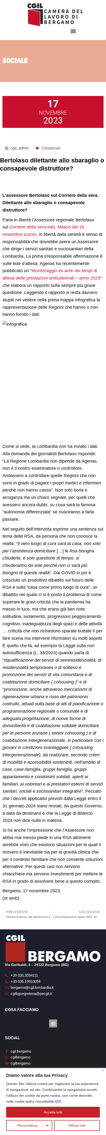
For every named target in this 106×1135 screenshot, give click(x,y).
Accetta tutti (53, 1112)
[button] (73, 31)
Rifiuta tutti (77, 1125)
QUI (58, 1101)
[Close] (103, 1070)
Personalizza (27, 1125)
